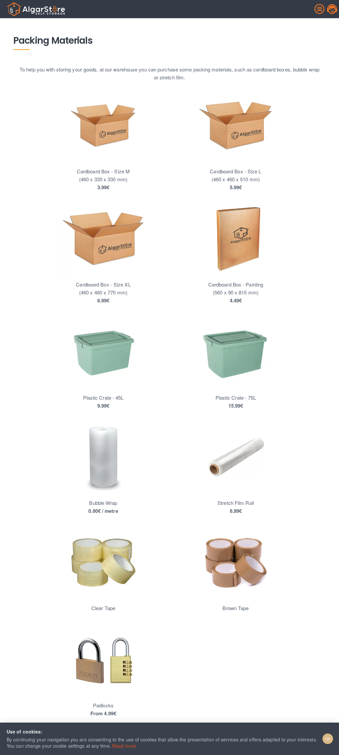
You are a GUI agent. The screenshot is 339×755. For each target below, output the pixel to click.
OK (328, 738)
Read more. (124, 745)
